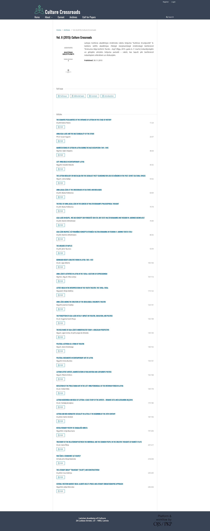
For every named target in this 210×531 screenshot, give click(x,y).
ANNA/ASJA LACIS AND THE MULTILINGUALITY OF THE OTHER (75, 133)
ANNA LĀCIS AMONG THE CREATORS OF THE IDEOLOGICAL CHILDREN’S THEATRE (81, 301)
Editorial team (79, 96)
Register (166, 2)
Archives (73, 17)
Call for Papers (89, 17)
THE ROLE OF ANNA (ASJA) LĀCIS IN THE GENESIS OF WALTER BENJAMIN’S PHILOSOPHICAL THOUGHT (87, 203)
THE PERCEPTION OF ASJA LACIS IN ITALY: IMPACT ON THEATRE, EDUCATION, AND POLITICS (84, 315)
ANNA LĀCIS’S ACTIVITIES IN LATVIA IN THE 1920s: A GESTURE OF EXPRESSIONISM (81, 273)
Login (173, 2)
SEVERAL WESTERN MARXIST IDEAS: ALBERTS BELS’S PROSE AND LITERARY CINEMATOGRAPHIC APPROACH (89, 484)
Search (171, 17)
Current (61, 17)
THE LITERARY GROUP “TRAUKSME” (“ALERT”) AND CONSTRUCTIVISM (77, 470)
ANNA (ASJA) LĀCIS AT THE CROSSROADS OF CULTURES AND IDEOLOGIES (79, 189)
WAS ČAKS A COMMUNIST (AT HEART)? (68, 456)
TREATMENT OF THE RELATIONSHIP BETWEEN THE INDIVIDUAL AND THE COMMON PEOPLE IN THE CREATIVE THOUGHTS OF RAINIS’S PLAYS (99, 442)
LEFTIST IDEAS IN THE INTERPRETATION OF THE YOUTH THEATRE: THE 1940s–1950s (82, 287)
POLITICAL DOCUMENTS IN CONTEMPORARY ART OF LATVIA (74, 357)
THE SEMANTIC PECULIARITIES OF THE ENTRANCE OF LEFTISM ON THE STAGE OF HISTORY (83, 119)
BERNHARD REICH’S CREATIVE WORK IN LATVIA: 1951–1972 (74, 259)
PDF (61, 127)
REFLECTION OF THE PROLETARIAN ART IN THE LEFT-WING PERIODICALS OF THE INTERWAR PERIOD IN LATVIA (89, 385)
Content (94, 96)
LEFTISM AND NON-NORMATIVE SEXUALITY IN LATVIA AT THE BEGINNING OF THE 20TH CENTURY (85, 413)
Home (37, 17)
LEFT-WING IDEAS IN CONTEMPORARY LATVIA (70, 161)
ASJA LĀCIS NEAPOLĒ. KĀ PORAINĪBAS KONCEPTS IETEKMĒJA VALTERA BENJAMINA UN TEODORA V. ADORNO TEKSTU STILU (94, 231)
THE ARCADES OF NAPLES (64, 245)
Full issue (63, 96)
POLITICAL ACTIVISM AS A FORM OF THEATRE (70, 343)
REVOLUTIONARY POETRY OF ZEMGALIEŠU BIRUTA (72, 428)
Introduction (109, 96)
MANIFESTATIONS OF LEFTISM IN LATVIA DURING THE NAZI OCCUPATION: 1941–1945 (82, 147)
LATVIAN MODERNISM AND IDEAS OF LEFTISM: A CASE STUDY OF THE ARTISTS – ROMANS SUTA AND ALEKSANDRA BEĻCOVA (94, 399)
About (48, 17)
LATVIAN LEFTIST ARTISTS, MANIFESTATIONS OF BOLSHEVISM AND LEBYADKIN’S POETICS (83, 371)
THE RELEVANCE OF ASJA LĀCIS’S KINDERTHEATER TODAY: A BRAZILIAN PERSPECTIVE (82, 329)
